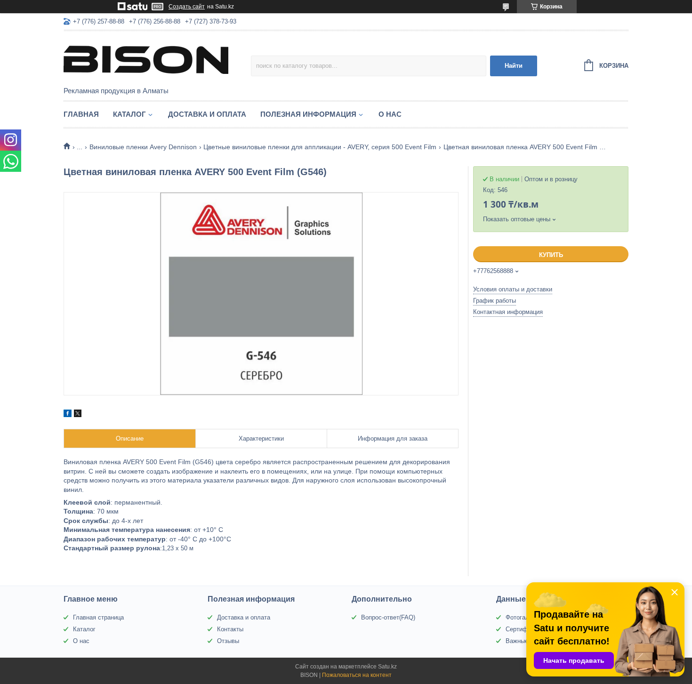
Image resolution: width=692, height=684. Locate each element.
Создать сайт (187, 6)
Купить (551, 254)
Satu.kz (387, 666)
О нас (390, 114)
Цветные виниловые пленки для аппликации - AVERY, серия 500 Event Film (319, 147)
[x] (77, 414)
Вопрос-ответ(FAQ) (388, 617)
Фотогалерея (524, 617)
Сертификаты (525, 629)
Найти (514, 65)
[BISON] (146, 59)
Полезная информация (308, 114)
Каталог (129, 114)
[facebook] (68, 414)
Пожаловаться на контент (357, 675)
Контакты (230, 629)
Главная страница (98, 617)
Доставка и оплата (207, 114)
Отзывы (228, 640)
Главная (81, 114)
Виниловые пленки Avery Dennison (143, 147)
